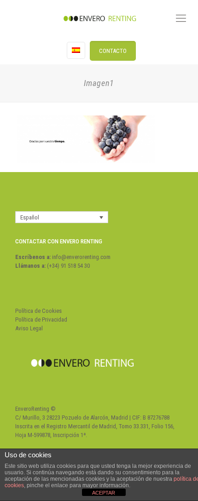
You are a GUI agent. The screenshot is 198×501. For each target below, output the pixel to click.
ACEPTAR (103, 492)
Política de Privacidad (41, 319)
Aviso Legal (29, 328)
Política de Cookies (38, 310)
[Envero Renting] (99, 18)
